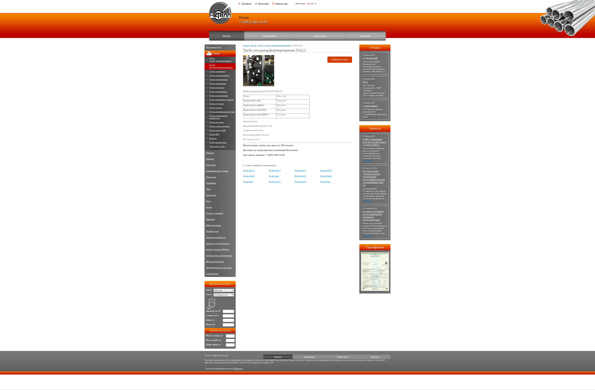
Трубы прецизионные (218, 95)
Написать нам (281, 3)
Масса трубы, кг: (214, 340)
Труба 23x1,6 (326, 170)
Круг (208, 201)
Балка (209, 207)
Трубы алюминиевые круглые (222, 112)
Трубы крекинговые (218, 142)
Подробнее (367, 161)
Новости (375, 128)
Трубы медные (215, 108)
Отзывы (375, 47)
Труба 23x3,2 (274, 181)
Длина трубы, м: (213, 344)
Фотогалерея (269, 36)
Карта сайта (263, 3)
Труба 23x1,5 (300, 170)
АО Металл (238, 368)
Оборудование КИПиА (217, 249)
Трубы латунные (216, 122)
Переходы (211, 177)
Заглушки (211, 165)
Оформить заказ (339, 59)
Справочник (212, 273)
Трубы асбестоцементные (219, 255)
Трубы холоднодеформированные (278, 45)
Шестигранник (213, 225)
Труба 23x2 (274, 176)
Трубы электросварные (219, 75)
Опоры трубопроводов (217, 243)
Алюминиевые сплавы (217, 171)
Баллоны (213, 138)
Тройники (211, 183)
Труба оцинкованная (218, 91)
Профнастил (212, 231)
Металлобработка (215, 261)
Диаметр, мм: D (213, 311)
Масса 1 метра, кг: (214, 335)
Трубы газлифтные (217, 71)
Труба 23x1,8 (249, 176)
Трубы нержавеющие (218, 79)
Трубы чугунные (216, 104)
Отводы (210, 153)
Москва (310, 3)
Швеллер (210, 219)
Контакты (365, 36)
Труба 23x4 (325, 181)
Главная (246, 45)
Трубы (260, 45)
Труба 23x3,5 (300, 181)
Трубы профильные (217, 83)
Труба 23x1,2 (249, 170)
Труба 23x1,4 (274, 170)
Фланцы (210, 159)
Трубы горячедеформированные (220, 59)
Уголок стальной (214, 213)
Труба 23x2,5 (300, 176)
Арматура (211, 195)
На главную (247, 3)
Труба (209, 290)
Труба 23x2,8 (326, 176)
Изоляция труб (213, 47)
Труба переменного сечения (221, 100)
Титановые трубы (217, 146)
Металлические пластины (219, 267)
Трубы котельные (216, 87)
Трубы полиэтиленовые (219, 126)
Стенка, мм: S (212, 315)
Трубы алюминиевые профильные (218, 117)
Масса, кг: (211, 324)
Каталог (227, 36)
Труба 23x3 (248, 181)
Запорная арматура (216, 237)
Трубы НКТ (214, 134)
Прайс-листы (320, 36)
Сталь (209, 294)
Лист (208, 189)
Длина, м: (210, 320)
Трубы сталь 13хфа (217, 130)
